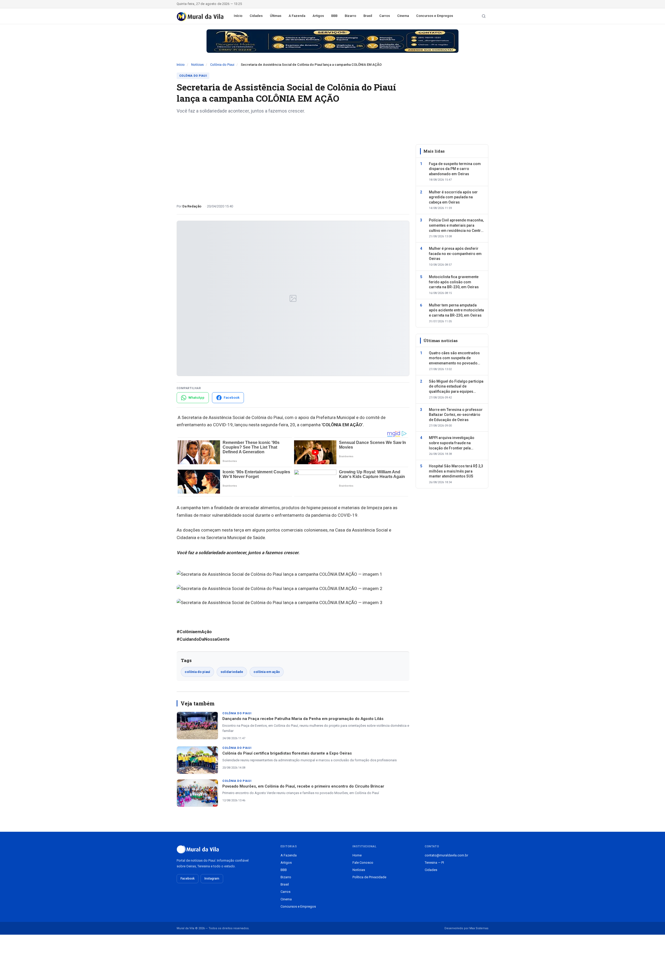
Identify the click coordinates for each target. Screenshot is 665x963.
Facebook (188, 878)
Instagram (211, 878)
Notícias (197, 65)
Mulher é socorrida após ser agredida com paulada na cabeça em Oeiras (453, 197)
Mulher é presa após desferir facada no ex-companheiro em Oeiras (455, 253)
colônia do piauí (197, 672)
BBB (334, 16)
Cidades (256, 16)
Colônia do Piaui (222, 65)
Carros (384, 16)
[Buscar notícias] (483, 16)
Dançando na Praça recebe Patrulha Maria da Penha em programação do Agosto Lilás (302, 718)
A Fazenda (297, 16)
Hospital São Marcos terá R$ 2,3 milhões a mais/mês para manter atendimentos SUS (456, 471)
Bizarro (350, 16)
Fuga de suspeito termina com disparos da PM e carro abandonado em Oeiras (455, 168)
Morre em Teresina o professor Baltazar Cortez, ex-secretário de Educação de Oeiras (456, 414)
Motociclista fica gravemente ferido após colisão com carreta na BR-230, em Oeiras (454, 282)
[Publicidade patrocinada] (332, 41)
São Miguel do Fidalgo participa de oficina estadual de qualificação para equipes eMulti (456, 386)
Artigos (318, 16)
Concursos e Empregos (434, 16)
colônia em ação (267, 672)
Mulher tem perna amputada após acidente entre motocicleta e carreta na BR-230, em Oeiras (456, 310)
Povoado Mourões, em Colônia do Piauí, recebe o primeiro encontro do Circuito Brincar (303, 786)
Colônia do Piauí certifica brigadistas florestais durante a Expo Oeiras (287, 753)
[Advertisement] (293, 157)
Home (357, 855)
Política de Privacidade (369, 877)
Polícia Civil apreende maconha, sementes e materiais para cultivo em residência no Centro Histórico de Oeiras (456, 225)
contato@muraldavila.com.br (446, 855)
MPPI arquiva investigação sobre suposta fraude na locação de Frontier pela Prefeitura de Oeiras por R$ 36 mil (454, 443)
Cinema (403, 16)
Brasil (367, 16)
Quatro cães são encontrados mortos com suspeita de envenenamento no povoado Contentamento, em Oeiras (454, 358)
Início (238, 16)
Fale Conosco (363, 862)
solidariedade (232, 672)
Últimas (275, 16)
